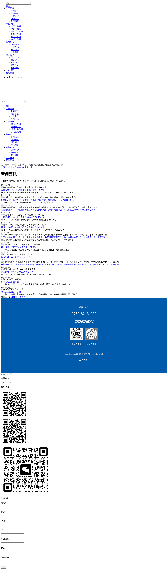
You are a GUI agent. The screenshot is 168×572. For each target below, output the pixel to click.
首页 (8, 6)
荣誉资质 (15, 13)
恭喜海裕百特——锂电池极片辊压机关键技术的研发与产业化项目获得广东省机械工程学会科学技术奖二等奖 (48, 210)
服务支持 (10, 55)
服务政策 (15, 60)
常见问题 (15, 52)
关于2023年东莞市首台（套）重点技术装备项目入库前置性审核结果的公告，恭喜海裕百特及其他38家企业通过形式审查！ (54, 237)
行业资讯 (15, 47)
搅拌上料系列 (17, 31)
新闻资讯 (10, 42)
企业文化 (15, 19)
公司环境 (15, 21)
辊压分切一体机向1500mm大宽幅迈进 (17, 272)
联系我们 (10, 73)
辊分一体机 (16, 29)
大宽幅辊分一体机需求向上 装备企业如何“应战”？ (23, 217)
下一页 (19, 297)
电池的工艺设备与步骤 (11, 292)
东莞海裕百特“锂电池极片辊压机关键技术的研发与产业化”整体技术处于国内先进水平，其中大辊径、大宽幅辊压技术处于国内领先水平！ (61, 264)
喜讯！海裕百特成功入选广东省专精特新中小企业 (22, 227)
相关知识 (15, 50)
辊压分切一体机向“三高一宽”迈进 (15, 257)
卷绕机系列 (16, 39)
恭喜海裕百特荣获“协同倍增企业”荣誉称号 (19, 247)
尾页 (24, 297)
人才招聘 (10, 70)
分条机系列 (16, 34)
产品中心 (10, 24)
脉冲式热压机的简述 (10, 282)
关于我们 (10, 8)
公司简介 (15, 11)
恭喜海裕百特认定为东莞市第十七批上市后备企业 (22, 190)
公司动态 (15, 44)
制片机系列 (16, 37)
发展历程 (15, 16)
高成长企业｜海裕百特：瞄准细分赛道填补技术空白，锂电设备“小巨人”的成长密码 (37, 200)
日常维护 (15, 57)
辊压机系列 (16, 26)
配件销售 (15, 62)
